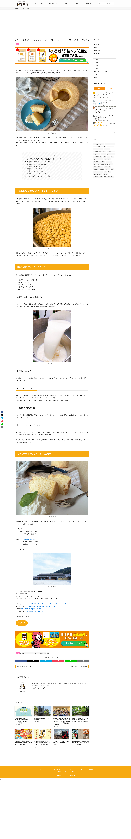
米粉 (48, 653)
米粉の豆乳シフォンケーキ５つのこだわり (40, 162)
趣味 (109, 171)
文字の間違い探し (98, 156)
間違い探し (110, 176)
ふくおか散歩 (64, 769)
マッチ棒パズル (97, 151)
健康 (95, 154)
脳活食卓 (107, 169)
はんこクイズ (97, 146)
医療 (97, 59)
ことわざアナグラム (110, 144)
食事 (97, 65)
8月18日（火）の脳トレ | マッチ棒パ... (109, 101)
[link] (34, 688)
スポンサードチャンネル (101, 71)
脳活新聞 (22, 691)
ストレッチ (107, 149)
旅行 (108, 156)
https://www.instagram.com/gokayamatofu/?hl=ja (41, 606)
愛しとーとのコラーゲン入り (38, 173)
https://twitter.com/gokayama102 (36, 611)
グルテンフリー (25, 653)
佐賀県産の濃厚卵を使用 (37, 171)
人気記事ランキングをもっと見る (105, 132)
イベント (104, 146)
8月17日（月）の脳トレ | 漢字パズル (109, 116)
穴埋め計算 (102, 161)
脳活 (95, 166)
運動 (97, 62)
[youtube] (44, 688)
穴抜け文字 (109, 161)
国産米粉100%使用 (35, 166)
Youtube (64, 771)
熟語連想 (96, 161)
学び (99, 154)
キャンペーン (98, 47)
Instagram (72, 771)
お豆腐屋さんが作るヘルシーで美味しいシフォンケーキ (44, 159)
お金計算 (102, 144)
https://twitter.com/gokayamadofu (31, 609)
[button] (21, 661)
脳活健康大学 (107, 166)
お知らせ (97, 44)
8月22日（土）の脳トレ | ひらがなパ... (109, 109)
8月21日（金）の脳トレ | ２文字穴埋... (109, 93)
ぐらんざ (71, 769)
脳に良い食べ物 (104, 164)
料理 (105, 156)
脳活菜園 (102, 169)
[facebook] (36, 688)
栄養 (45, 653)
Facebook (59, 771)
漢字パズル (100, 159)
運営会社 (91, 769)
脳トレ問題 (97, 50)
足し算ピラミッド (98, 174)
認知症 (101, 171)
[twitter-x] (39, 688)
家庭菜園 (104, 154)
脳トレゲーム (98, 53)
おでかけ (96, 144)
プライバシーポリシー (48, 769)
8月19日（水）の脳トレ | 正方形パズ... (109, 124)
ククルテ (96, 149)
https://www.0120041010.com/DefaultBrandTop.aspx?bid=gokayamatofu (46, 604)
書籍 (112, 156)
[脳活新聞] (23, 3)
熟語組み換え (107, 159)
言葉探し (96, 171)
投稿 (96, 77)
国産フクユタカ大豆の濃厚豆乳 (38, 164)
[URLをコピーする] (83, 661)
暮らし (17, 44)
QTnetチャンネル (99, 74)
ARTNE (85, 769)
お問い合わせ (57, 769)
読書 (106, 171)
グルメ (31, 653)
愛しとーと (22, 623)
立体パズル (96, 164)
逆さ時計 (106, 174)
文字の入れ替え (110, 154)
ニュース (97, 56)
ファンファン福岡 (78, 769)
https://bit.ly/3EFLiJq (29, 539)
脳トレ (110, 164)
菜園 (112, 169)
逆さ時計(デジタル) (98, 176)
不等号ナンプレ (110, 151)
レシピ (104, 151)
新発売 (41, 653)
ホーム (39, 769)
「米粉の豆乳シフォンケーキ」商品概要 (39, 176)
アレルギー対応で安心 (36, 168)
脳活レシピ (100, 166)
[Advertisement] (65, 26)
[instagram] (41, 688)
